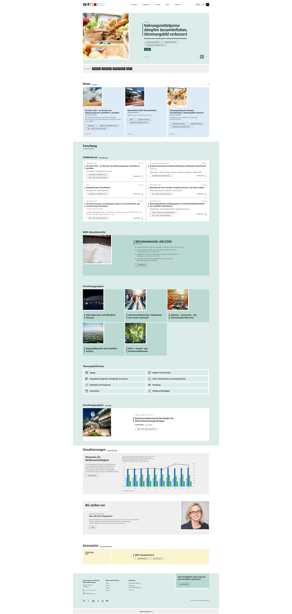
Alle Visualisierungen (112, 450)
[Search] (207, 4)
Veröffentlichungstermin (142, 558)
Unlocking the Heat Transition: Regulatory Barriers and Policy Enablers (177, 187)
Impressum (132, 590)
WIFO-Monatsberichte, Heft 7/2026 (153, 241)
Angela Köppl (168, 190)
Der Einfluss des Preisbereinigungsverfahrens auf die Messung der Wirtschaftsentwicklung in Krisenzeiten (155, 259)
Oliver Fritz (174, 172)
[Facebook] (98, 601)
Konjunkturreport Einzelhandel (178, 123)
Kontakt (108, 585)
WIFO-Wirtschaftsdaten (119, 68)
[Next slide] (206, 57)
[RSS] (84, 601)
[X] (88, 601)
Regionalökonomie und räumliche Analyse (161, 175)
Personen (158, 4)
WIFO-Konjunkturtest (144, 555)
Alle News (94, 84)
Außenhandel (96, 68)
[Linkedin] (102, 601)
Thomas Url (109, 171)
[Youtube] (107, 601)
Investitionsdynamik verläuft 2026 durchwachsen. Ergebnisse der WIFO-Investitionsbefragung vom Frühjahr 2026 (156, 250)
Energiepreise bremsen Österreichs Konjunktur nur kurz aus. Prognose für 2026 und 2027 (161, 247)
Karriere (129, 68)
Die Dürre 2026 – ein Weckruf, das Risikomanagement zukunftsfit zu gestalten (102, 111)
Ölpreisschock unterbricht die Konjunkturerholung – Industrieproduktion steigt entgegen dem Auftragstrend (168, 30)
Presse (198, 4)
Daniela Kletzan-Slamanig (157, 190)
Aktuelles (177, 4)
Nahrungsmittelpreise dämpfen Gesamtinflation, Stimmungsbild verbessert (187, 111)
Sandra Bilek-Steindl (102, 190)
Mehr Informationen (92, 475)
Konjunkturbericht (150, 44)
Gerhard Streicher (197, 172)
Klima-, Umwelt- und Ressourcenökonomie (97, 128)
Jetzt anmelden (184, 584)
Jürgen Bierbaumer (91, 190)
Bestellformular (142, 265)
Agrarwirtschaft (91, 125)
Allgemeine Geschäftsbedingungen (135, 586)
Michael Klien (188, 172)
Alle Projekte (108, 405)
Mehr (148, 51)
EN (203, 4)
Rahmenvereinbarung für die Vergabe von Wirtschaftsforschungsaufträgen (154, 419)
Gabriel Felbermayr (100, 171)
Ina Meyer (89, 212)
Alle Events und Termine (106, 546)
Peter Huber (180, 172)
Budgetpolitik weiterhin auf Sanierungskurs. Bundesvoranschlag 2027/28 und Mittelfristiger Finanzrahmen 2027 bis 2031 (158, 255)
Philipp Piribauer (154, 172)
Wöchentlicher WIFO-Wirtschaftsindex (142, 110)
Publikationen (146, 4)
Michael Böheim (154, 209)
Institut (167, 4)
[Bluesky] (93, 600)
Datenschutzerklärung (134, 583)
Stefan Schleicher (177, 190)
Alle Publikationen (103, 157)
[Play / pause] (202, 57)
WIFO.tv (108, 590)
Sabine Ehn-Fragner (164, 172)
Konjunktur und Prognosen (165, 44)
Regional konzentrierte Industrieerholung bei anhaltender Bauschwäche (178, 166)
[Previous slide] (197, 57)
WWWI (131, 119)
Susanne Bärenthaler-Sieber (167, 209)
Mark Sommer (96, 212)
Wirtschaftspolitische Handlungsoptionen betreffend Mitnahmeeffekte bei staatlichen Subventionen (177, 205)
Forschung (133, 4)
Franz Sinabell (90, 171)
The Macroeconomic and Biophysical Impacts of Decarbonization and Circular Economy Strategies (113, 205)
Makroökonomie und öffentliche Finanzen (155, 47)
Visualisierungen (107, 68)
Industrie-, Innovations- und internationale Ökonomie (163, 212)
